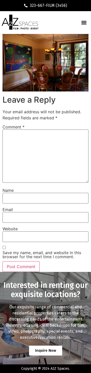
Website (10, 229)
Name (8, 190)
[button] (84, 22)
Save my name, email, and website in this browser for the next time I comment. (42, 255)
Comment (14, 127)
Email (8, 210)
